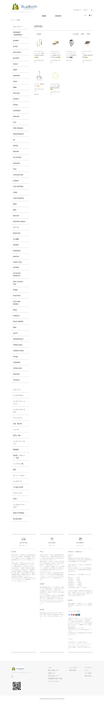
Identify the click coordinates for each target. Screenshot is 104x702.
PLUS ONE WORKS (16, 302)
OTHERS (16, 267)
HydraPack (16, 163)
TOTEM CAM (17, 368)
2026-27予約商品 (18, 513)
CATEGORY (58, 16)
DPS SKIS (16, 93)
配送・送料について (53, 670)
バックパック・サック (19, 442)
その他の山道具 (18, 487)
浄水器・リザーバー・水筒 (19, 456)
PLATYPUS (16, 295)
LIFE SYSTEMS (18, 186)
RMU (14, 327)
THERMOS (16, 362)
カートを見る (88, 673)
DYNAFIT (16, 99)
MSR (14, 210)
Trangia (15, 356)
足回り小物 (16, 435)
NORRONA (16, 251)
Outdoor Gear (17, 262)
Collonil (15, 64)
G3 (14, 140)
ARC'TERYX (17, 52)
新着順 (88, 34)
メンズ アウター (18, 395)
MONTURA (16, 233)
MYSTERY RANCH (19, 221)
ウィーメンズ (17, 418)
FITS (14, 122)
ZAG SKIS (16, 374)
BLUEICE (16, 58)
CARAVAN (16, 75)
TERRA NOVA (17, 345)
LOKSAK (16, 181)
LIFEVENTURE (18, 175)
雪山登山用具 (17, 519)
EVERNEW (16, 110)
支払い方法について (53, 676)
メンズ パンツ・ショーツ (19, 402)
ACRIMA (16, 40)
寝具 (14, 469)
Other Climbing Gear (18, 282)
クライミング (17, 493)
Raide (15, 310)
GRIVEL (18, 20)
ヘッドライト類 (18, 464)
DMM (14, 87)
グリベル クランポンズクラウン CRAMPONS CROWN (55, 86)
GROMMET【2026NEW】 (18, 33)
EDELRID (16, 116)
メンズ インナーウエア (19, 410)
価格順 (82, 34)
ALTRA (15, 46)
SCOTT (15, 333)
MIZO (15, 204)
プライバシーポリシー (54, 681)
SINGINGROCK (18, 339)
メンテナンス (17, 481)
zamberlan (16, 380)
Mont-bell (16, 215)
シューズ (16, 429)
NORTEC (16, 256)
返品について (51, 673)
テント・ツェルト (19, 475)
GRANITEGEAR (18, 134)
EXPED (15, 105)
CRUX (15, 81)
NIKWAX (16, 245)
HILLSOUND (17, 157)
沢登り (15, 499)
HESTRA (16, 151)
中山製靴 (16, 239)
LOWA (15, 192)
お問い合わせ (88, 676)
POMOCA (16, 316)
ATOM (74, 670)
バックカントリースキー (19, 505)
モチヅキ (16, 227)
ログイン (86, 10)
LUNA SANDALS (18, 198)
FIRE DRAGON (18, 128)
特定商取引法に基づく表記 (55, 678)
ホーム (12, 20)
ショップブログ (73, 667)
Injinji (14, 169)
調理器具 (16, 449)
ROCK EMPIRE (18, 321)
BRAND (44, 16)
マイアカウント (77, 10)
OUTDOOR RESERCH (16, 274)
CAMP (15, 70)
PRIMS (15, 290)
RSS (70, 670)
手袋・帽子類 (17, 424)
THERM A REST (18, 350)
